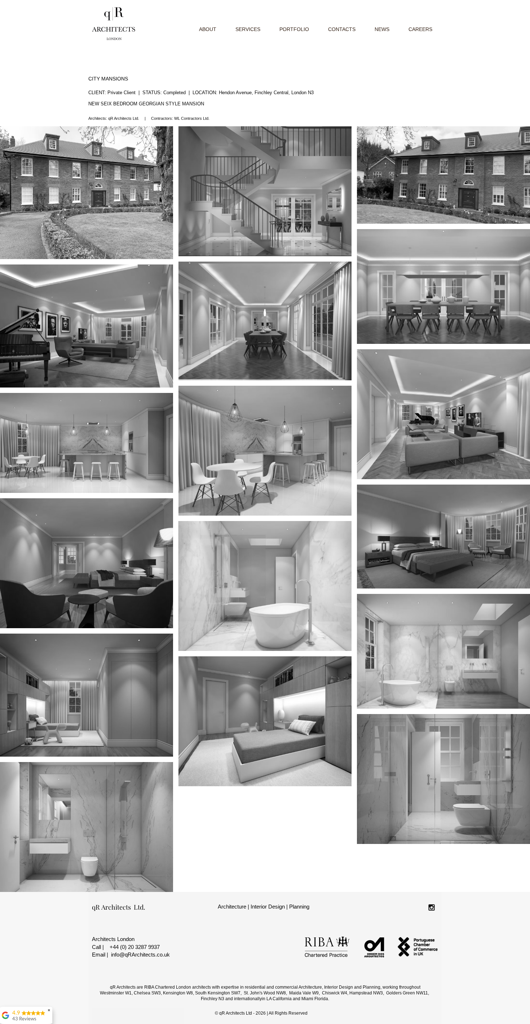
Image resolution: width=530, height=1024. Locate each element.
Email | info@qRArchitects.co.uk (131, 954)
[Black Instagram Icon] (431, 907)
